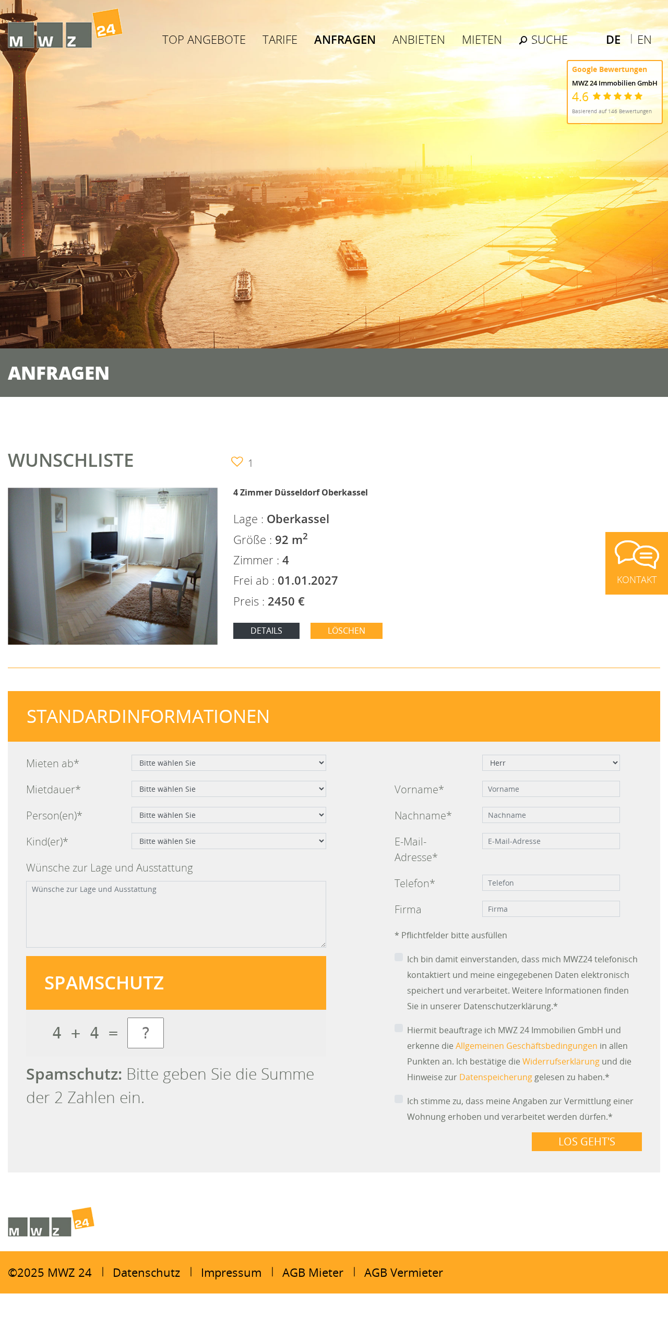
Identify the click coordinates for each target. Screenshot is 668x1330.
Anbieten (418, 39)
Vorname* (419, 789)
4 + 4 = (85, 1033)
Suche (548, 39)
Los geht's (586, 1141)
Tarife (280, 39)
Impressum (231, 1272)
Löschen (346, 630)
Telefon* (415, 883)
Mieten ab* (52, 763)
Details (266, 630)
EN (644, 39)
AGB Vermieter (403, 1272)
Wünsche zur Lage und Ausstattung (109, 868)
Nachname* (423, 815)
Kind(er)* (47, 842)
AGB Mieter (312, 1272)
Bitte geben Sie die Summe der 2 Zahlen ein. (170, 1085)
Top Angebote (204, 39)
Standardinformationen (148, 716)
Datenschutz (146, 1272)
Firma (408, 909)
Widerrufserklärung (561, 1061)
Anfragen (345, 39)
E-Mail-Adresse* (416, 849)
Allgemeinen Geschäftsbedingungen (527, 1045)
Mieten (482, 39)
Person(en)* (54, 815)
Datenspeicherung (495, 1077)
